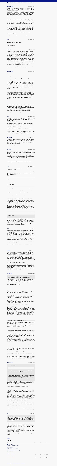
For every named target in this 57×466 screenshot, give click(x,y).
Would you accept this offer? (11, 453)
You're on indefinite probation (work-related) (13, 450)
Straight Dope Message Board (4, 0)
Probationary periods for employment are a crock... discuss (20, 2)
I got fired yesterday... (10, 447)
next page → (8, 438)
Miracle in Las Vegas (10, 444)
